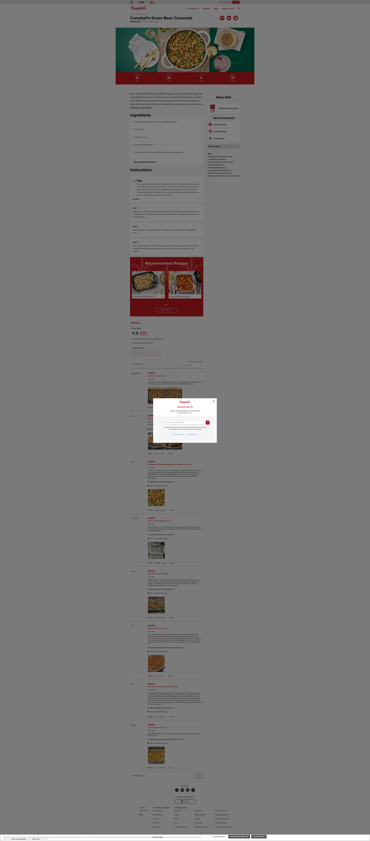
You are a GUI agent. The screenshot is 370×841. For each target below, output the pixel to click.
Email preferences (178, 434)
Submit (208, 423)
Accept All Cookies (259, 836)
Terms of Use (35, 839)
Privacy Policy (192, 434)
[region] (185, 837)
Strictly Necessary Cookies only (239, 836)
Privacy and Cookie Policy (18, 839)
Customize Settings (157, 837)
